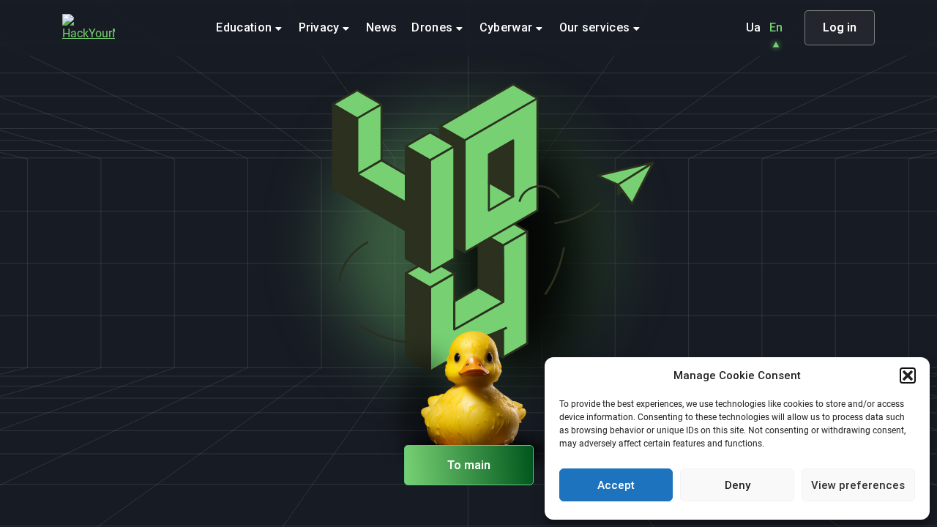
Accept (616, 485)
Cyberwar (507, 27)
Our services (596, 27)
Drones (433, 27)
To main (468, 465)
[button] (907, 375)
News (381, 27)
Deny (737, 485)
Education (245, 27)
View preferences (858, 485)
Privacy (321, 27)
